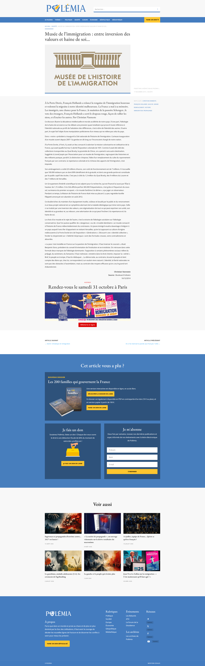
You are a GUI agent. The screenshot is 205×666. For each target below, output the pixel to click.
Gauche (150, 104)
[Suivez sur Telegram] (148, 619)
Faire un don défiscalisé (57, 644)
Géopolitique (105, 20)
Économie (93, 20)
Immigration (138, 111)
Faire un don (151, 20)
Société (77, 20)
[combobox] (127, 9)
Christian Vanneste (149, 101)
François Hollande (140, 104)
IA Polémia (49, 20)
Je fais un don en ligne (72, 463)
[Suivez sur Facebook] (148, 633)
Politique (68, 20)
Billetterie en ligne (87, 325)
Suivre (150, 622)
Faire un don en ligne (97, 408)
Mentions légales (154, 663)
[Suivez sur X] (148, 626)
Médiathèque (117, 20)
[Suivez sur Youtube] (148, 641)
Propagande (148, 111)
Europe (85, 20)
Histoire (148, 107)
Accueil (47, 26)
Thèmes (57, 20)
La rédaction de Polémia (149, 88)
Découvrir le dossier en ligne (100, 394)
